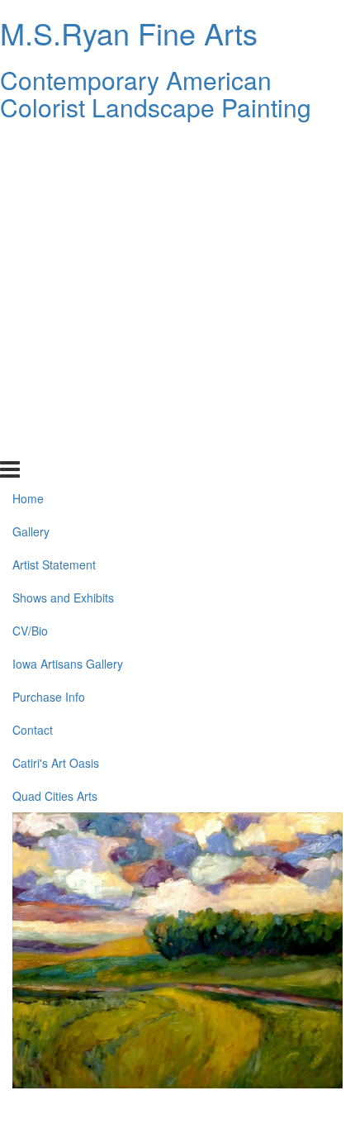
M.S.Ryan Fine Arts (129, 33)
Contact (32, 376)
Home (28, 145)
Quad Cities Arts (54, 442)
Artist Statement (54, 211)
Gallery (31, 178)
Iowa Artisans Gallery (67, 310)
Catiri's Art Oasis (55, 409)
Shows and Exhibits (63, 244)
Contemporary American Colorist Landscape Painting (155, 93)
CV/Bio (30, 277)
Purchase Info (48, 344)
